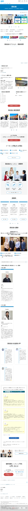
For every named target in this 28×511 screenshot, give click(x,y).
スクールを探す (4, 3)
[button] (13, 26)
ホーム (1, 3)
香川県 (7, 3)
